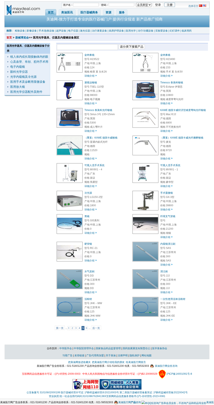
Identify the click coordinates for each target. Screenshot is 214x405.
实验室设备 (161, 30)
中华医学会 (65, 348)
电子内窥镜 (17, 66)
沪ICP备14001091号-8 (179, 373)
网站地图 (146, 355)
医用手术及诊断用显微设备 (27, 81)
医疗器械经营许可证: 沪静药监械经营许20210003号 (90, 392)
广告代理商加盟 (95, 355)
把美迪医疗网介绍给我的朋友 (108, 362)
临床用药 (187, 30)
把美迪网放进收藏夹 (79, 362)
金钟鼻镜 (89, 54)
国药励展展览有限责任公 (136, 348)
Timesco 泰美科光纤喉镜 (98, 110)
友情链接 (79, 355)
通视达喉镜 (90, 82)
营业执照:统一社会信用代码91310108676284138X (77, 396)
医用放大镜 (17, 86)
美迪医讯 (67, 12)
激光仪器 (85, 30)
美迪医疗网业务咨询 (165, 365)
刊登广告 (67, 355)
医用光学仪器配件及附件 (26, 91)
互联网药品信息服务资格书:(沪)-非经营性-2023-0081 (135, 396)
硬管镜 (88, 243)
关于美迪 (111, 355)
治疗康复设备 (99, 30)
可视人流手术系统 (94, 165)
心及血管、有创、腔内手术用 (29, 61)
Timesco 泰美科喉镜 (171, 82)
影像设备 (32, 30)
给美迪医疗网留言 (136, 362)
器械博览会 (22, 37)
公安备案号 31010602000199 (43, 392)
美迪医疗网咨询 (129, 402)
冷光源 (88, 192)
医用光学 (131, 30)
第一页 (60, 328)
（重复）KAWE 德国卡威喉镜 (100, 137)
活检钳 (88, 299)
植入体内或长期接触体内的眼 (29, 56)
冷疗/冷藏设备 (145, 30)
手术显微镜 (166, 192)
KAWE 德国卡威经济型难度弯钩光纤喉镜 (183, 110)
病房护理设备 (116, 30)
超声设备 (61, 30)
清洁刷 (164, 271)
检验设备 (20, 30)
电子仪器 (73, 30)
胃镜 (86, 216)
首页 (51, 12)
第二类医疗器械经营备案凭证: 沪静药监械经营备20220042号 (154, 392)
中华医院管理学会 (84, 348)
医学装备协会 (159, 348)
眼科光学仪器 (19, 71)
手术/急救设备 (46, 30)
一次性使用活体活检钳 (172, 299)
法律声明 (123, 355)
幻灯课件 (175, 30)
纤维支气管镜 (167, 216)
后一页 (96, 328)
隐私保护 (135, 355)
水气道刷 (89, 271)
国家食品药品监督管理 (108, 348)
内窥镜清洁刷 (167, 243)
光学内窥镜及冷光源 (23, 76)
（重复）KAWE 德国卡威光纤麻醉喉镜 (181, 137)
